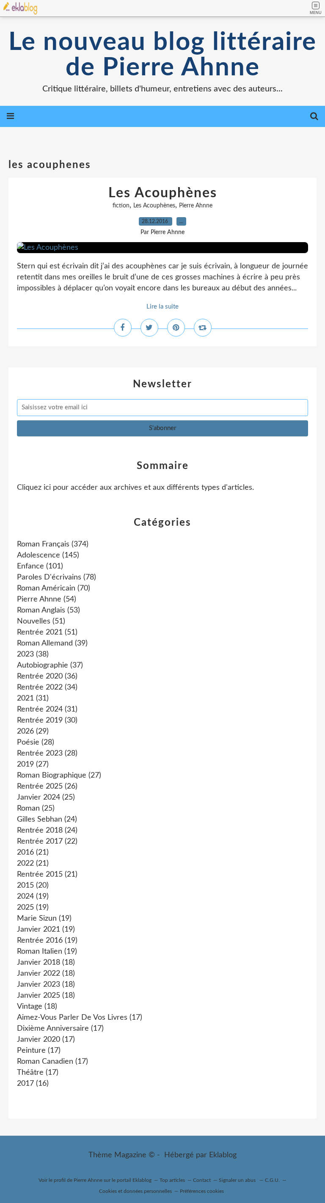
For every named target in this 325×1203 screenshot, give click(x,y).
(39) (52, 643)
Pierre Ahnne (195, 206)
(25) (46, 797)
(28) (35, 742)
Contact (202, 1180)
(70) (53, 588)
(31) (33, 698)
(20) (33, 885)
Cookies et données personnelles (135, 1191)
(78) (56, 577)
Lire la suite (162, 307)
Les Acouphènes (162, 193)
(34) (47, 687)
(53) (48, 610)
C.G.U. (272, 1180)
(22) (47, 841)
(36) (47, 676)
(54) (46, 599)
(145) (48, 555)
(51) (41, 621)
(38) (33, 654)
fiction (121, 206)
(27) (33, 764)
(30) (47, 720)
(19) (33, 896)
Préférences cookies (202, 1191)
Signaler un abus (238, 1180)
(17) (79, 1017)
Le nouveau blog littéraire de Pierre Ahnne (162, 55)
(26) (47, 786)
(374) (52, 544)
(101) (40, 566)
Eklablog (223, 1155)
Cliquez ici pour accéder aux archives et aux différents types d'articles (134, 487)
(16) (33, 1083)
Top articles (172, 1180)
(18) (46, 962)
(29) (33, 731)
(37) (50, 665)
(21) (33, 852)
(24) (47, 819)
